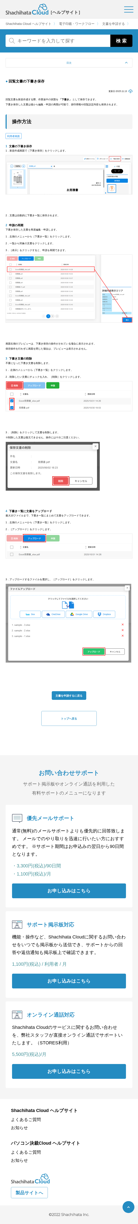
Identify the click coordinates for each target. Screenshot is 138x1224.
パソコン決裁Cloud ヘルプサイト (45, 1143)
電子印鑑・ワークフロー (77, 23)
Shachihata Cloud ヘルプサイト (28, 23)
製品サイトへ (29, 1192)
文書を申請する (113, 23)
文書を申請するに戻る (69, 695)
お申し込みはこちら (69, 890)
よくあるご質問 (26, 1119)
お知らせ (19, 1128)
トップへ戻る (69, 718)
